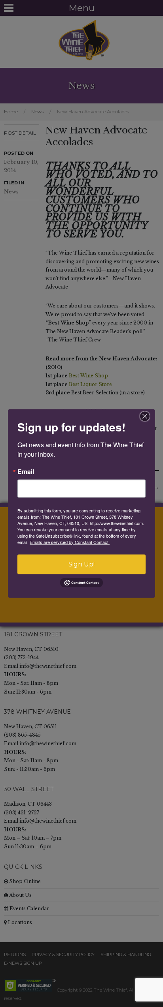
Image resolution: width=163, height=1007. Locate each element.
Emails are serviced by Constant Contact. (70, 541)
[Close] (145, 416)
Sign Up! (81, 564)
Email (25, 471)
